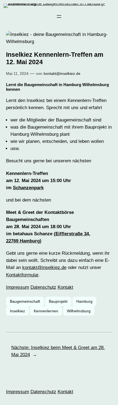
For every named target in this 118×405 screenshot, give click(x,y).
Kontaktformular (22, 274)
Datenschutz (43, 287)
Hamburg (84, 301)
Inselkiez (17, 311)
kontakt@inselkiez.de (62, 73)
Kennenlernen (46, 311)
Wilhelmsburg (79, 311)
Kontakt (65, 287)
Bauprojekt (58, 301)
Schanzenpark (28, 187)
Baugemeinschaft (25, 301)
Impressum (17, 287)
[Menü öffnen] (59, 16)
